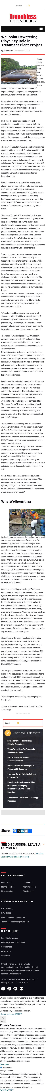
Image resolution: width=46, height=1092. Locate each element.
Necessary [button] (4, 1064)
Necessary (7, 1067)
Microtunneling (29, 887)
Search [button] (29, 6)
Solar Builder (25, 967)
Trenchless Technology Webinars (15, 921)
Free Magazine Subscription (13, 942)
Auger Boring (6, 882)
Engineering (28, 882)
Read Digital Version (9, 938)
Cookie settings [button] (7, 1014)
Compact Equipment (9, 967)
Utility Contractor (26, 970)
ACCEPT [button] (18, 1014)
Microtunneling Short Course (13, 917)
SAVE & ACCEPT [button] (7, 1090)
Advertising (6, 951)
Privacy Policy (7, 982)
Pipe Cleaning (7, 891)
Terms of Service (23, 982)
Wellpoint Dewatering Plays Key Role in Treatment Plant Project (21, 41)
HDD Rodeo (6, 913)
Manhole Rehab (8, 887)
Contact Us (5, 955)
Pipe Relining (28, 891)
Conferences (6, 946)
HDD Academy (7, 908)
